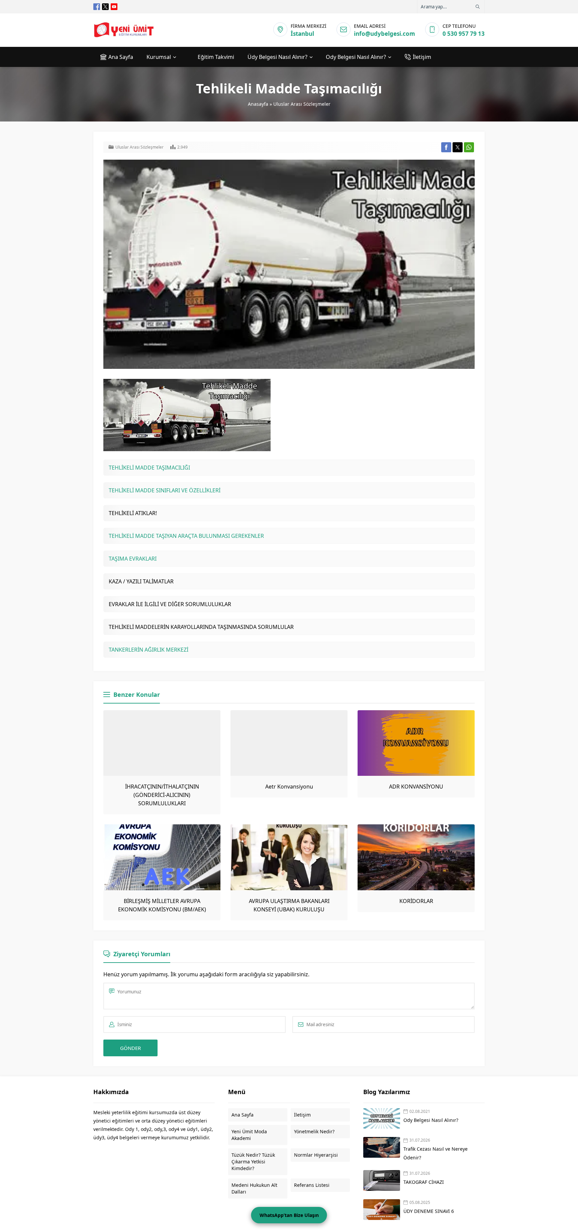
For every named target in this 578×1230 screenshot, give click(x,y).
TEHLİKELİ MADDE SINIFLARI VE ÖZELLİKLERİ (164, 490)
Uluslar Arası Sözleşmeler (301, 104)
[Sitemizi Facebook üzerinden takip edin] (96, 6)
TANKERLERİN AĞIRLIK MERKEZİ (148, 649)
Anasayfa (258, 104)
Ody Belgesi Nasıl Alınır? (430, 1120)
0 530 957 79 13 (464, 33)
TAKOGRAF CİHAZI (424, 1182)
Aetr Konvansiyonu (289, 786)
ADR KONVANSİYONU (416, 786)
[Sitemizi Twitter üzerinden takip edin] (105, 6)
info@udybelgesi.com (384, 33)
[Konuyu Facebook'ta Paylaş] (446, 147)
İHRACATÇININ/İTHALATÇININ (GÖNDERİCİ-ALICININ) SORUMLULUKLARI (162, 795)
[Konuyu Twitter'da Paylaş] (458, 147)
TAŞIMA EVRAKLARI (133, 558)
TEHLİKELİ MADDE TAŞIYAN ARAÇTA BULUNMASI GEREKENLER (186, 536)
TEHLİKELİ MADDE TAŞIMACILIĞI (149, 467)
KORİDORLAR (416, 901)
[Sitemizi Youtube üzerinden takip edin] (114, 6)
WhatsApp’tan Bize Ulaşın (289, 1215)
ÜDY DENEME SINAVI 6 (428, 1211)
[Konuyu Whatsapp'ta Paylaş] (469, 147)
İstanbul (302, 33)
